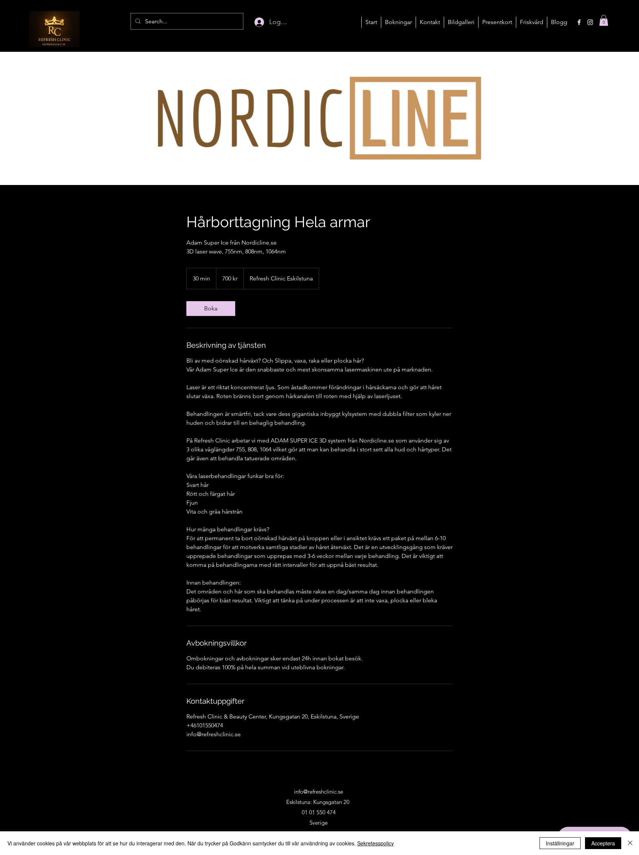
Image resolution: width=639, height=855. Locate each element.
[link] (210, 308)
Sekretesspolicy (375, 843)
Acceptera (603, 843)
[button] (398, 22)
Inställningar (560, 843)
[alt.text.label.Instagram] (590, 22)
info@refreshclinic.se (318, 791)
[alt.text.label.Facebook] (579, 22)
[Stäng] (630, 843)
